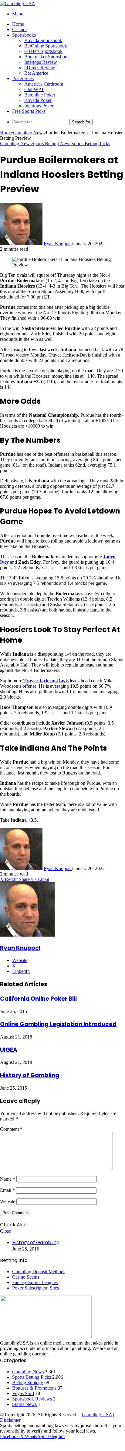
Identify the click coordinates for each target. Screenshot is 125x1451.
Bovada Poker (38, 100)
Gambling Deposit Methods (38, 1271)
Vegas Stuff (23, 1393)
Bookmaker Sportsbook (47, 56)
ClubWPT (34, 89)
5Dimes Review (39, 67)
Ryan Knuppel (58, 243)
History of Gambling (29, 1075)
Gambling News (29, 132)
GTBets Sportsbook (43, 51)
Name (7, 1179)
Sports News (24, 1404)
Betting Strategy (27, 1382)
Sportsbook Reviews (32, 1398)
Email (7, 1190)
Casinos (19, 29)
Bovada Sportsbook (43, 40)
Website (7, 1201)
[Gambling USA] (17, 3)
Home (18, 24)
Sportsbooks (24, 34)
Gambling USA (97, 1414)
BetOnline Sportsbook (45, 45)
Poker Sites (23, 78)
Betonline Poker (39, 94)
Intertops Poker (38, 105)
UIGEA (8, 1050)
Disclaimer (10, 1420)
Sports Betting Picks (90, 143)
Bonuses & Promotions (34, 1388)
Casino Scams (25, 1277)
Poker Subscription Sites (35, 1287)
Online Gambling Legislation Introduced (58, 1024)
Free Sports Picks (29, 111)
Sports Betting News (51, 143)
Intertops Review (40, 62)
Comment (11, 1129)
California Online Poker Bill (38, 999)
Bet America (36, 73)
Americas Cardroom (43, 83)
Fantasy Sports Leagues (35, 1282)
